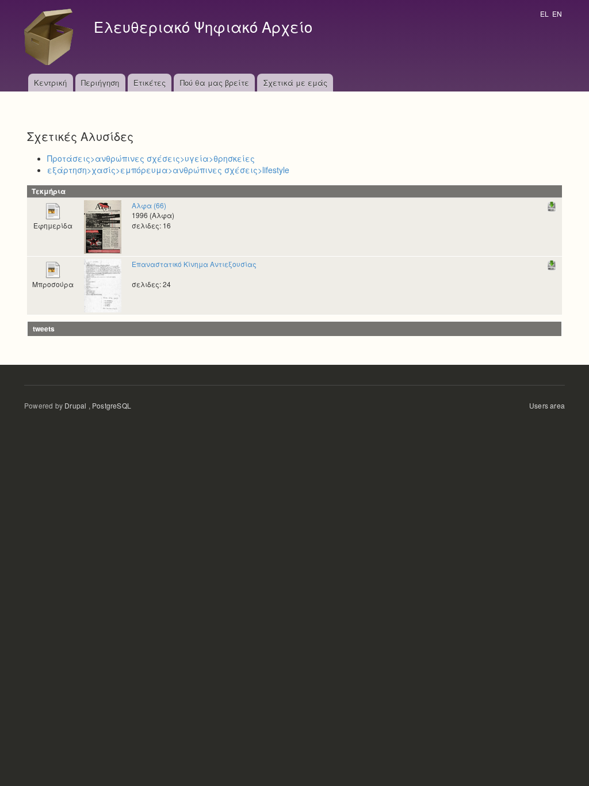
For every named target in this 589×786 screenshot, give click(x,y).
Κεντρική (50, 82)
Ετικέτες (149, 82)
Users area (547, 405)
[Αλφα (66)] (102, 226)
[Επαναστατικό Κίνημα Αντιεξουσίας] (102, 284)
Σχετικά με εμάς (295, 82)
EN (557, 13)
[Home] (51, 37)
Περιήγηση (100, 82)
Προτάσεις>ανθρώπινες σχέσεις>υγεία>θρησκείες (151, 158)
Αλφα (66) (149, 205)
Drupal (75, 405)
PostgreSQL (111, 405)
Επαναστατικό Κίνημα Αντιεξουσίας (194, 264)
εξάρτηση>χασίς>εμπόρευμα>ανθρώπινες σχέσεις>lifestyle (168, 169)
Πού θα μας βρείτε (214, 82)
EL (544, 13)
